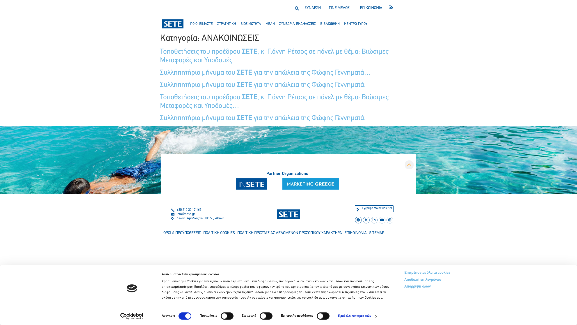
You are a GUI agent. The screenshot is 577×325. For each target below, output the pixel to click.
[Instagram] (390, 220)
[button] (296, 8)
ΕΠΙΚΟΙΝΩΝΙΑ (371, 8)
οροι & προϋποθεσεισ (182, 233)
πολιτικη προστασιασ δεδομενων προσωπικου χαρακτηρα (289, 233)
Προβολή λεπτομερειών (354, 316)
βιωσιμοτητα (250, 24)
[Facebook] (358, 220)
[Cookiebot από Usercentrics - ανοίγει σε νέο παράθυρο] (132, 316)
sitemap (376, 233)
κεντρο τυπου (355, 24)
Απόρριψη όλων (417, 287)
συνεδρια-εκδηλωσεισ (297, 24)
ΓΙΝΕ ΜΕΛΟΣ (339, 8)
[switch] (227, 316)
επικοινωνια (355, 233)
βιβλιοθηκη (330, 24)
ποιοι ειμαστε (201, 24)
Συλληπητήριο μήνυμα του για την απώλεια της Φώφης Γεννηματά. (263, 85)
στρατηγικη (226, 24)
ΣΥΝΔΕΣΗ (313, 8)
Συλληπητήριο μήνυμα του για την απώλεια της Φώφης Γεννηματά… (265, 73)
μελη (270, 24)
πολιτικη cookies (219, 233)
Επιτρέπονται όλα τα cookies (427, 273)
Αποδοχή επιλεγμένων (423, 280)
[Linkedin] (374, 220)
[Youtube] (382, 220)
